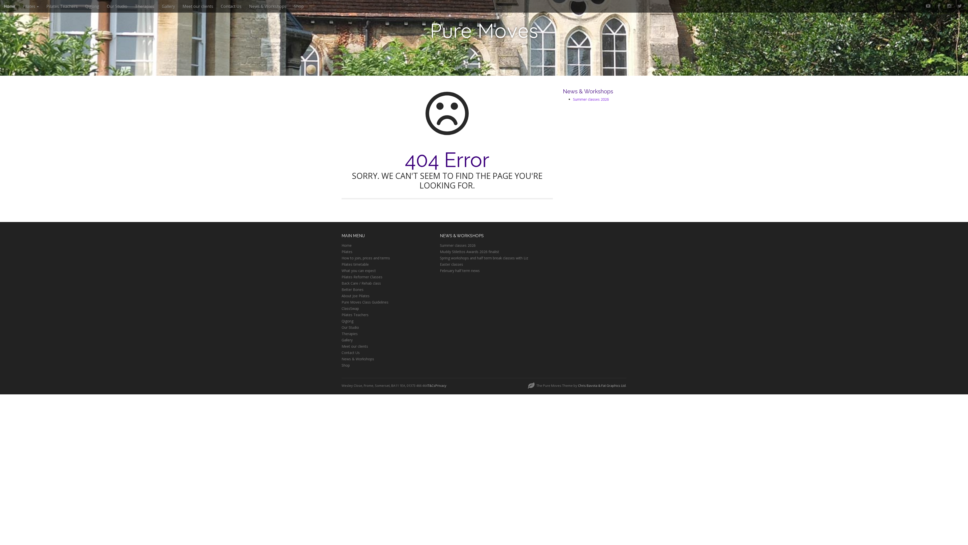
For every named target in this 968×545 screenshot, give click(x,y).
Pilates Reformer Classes (362, 277)
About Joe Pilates (356, 295)
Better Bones (353, 289)
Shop (299, 6)
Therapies (144, 6)
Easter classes (451, 264)
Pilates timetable (355, 264)
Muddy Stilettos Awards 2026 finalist (469, 251)
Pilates (29, 6)
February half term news (460, 270)
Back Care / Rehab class (361, 283)
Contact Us (231, 6)
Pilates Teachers (62, 6)
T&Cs (431, 385)
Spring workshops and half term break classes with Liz (484, 258)
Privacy (440, 385)
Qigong (92, 6)
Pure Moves (484, 30)
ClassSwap (350, 308)
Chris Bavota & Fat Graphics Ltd (602, 385)
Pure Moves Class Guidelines (365, 302)
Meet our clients (198, 6)
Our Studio (117, 6)
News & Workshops (267, 6)
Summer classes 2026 (591, 99)
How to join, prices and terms (366, 258)
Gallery (168, 6)
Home (9, 6)
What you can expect (359, 270)
